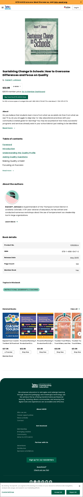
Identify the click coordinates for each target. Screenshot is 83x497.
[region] (41, 490)
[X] (35, 481)
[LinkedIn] (42, 481)
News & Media (22, 418)
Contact (20, 420)
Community (22, 434)
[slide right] (79, 334)
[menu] (2, 7)
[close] (81, 2)
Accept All (58, 492)
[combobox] (17, 86)
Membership (22, 429)
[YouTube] (46, 481)
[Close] (79, 486)
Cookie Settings (8, 492)
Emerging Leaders (24, 432)
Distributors (21, 448)
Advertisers (21, 446)
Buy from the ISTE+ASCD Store (15, 97)
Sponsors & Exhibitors (25, 451)
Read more (7, 171)
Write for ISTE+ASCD (25, 437)
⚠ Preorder (8, 352)
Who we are (21, 412)
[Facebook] (31, 481)
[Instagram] (38, 481)
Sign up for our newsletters (41, 460)
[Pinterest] (50, 481)
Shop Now (25, 352)
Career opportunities (25, 415)
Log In (76, 7)
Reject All (73, 492)
